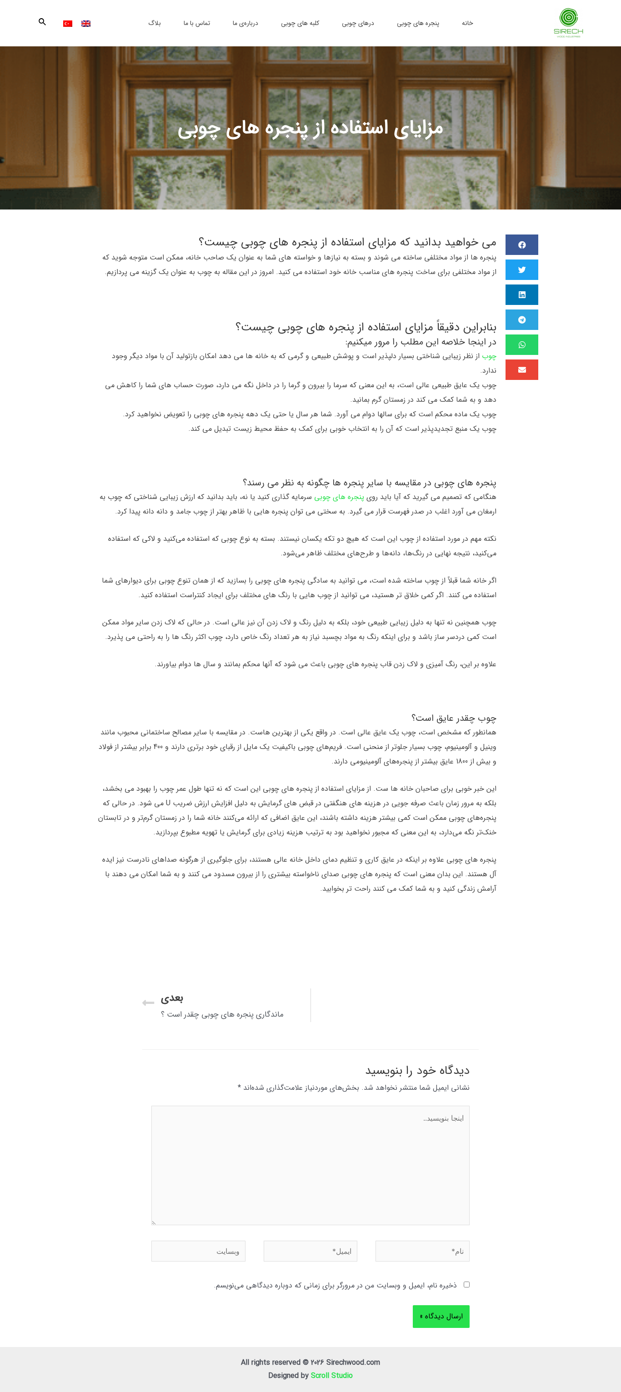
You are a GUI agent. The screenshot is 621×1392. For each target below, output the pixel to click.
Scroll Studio (332, 1376)
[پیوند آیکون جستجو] (42, 23)
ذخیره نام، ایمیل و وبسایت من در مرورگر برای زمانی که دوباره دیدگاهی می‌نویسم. (335, 1285)
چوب (489, 356)
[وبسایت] (198, 1253)
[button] (522, 244)
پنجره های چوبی (339, 497)
